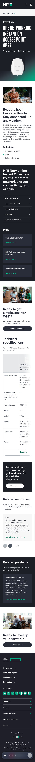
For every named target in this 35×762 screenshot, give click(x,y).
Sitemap (21, 750)
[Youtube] (25, 693)
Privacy (6, 748)
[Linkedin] (4, 693)
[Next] (10, 546)
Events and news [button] (9, 713)
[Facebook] (21, 693)
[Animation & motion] (17, 737)
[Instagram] (12, 693)
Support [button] (6, 707)
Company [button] (6, 701)
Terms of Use (15, 748)
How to (8, 668)
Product (10, 673)
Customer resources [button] (10, 719)
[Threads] (16, 693)
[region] (17, 527)
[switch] (17, 737)
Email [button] (7, 677)
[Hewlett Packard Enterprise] (7, 4)
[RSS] (29, 693)
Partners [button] (6, 725)
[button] (26, 4)
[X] (8, 693)
